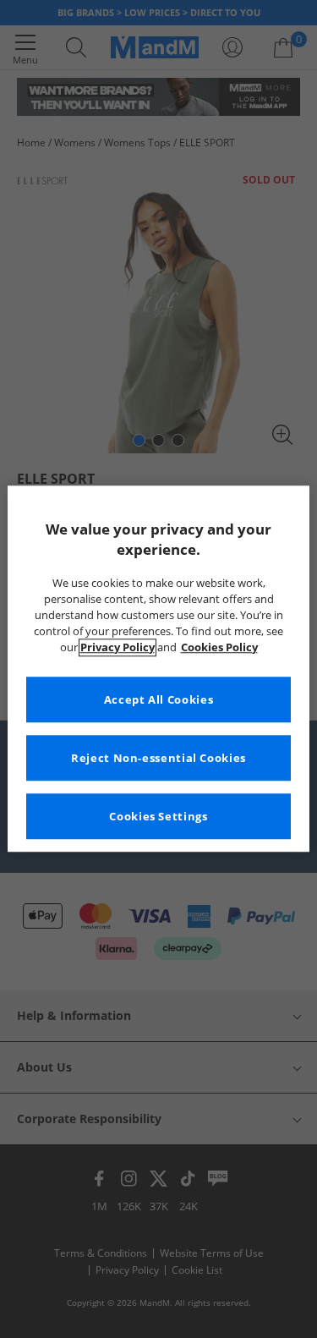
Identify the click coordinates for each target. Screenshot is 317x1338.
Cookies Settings (158, 816)
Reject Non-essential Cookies (158, 758)
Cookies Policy (219, 647)
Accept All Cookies (158, 700)
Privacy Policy (117, 647)
